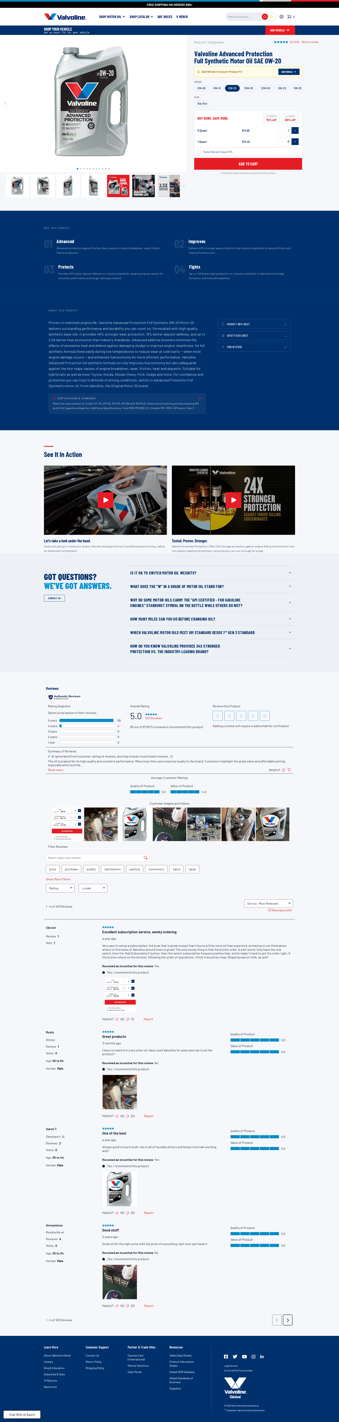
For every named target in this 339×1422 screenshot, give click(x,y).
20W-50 (265, 88)
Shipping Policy (95, 1368)
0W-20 (232, 88)
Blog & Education (54, 1368)
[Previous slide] (5, 104)
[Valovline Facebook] (226, 1357)
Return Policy (94, 1361)
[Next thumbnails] (184, 186)
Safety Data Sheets (181, 1355)
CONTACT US (54, 598)
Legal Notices (231, 1365)
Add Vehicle (287, 71)
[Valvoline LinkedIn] (262, 1356)
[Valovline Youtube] (244, 1357)
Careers (48, 1361)
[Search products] (265, 17)
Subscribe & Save (54, 1374)
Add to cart (248, 163)
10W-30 (248, 88)
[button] (77, 169)
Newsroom (50, 1386)
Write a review (310, 42)
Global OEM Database (182, 1372)
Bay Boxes (165, 17)
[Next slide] (181, 104)
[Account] (281, 16)
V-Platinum (50, 1380)
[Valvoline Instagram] (253, 1357)
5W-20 (282, 88)
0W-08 (201, 88)
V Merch (182, 17)
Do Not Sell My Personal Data (238, 1370)
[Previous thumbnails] (2, 186)
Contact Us (92, 1355)
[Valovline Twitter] (235, 1356)
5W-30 (298, 88)
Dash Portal (134, 1372)
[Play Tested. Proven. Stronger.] (233, 500)
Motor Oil (199, 42)
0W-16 (217, 88)
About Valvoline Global (57, 1355)
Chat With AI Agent (22, 1414)
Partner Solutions (138, 1365)
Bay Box (202, 103)
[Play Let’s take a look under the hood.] (105, 500)
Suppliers (175, 1388)
